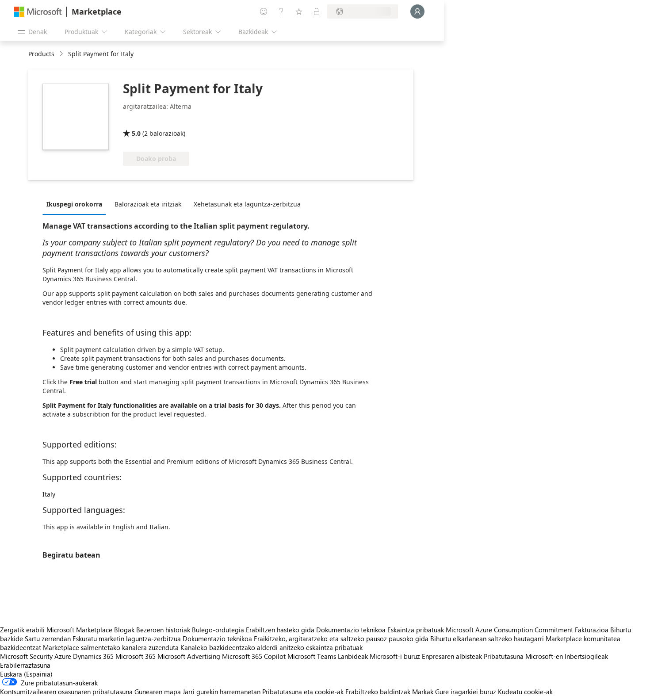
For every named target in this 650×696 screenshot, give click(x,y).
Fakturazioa (591, 629)
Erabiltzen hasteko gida (280, 629)
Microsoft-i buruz (395, 656)
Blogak (124, 629)
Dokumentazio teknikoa (351, 629)
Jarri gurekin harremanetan (221, 691)
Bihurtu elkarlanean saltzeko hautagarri (487, 638)
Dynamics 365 (93, 656)
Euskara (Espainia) (26, 673)
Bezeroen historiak (163, 629)
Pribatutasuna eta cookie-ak (303, 691)
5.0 (136, 133)
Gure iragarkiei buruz (465, 691)
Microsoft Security (26, 656)
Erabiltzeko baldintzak (377, 691)
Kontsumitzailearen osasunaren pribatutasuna (66, 691)
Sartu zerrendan (48, 638)
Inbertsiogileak (586, 656)
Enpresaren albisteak (452, 656)
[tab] (76, 204)
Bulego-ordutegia (218, 629)
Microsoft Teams (311, 656)
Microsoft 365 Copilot (254, 656)
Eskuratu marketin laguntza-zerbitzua (127, 638)
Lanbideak (353, 656)
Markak (422, 691)
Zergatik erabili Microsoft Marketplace (56, 629)
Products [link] (41, 54)
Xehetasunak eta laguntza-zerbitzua (247, 204)
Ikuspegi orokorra (74, 204)
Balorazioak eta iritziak (148, 204)
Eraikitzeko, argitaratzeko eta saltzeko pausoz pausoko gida (341, 638)
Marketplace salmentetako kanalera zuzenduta (111, 647)
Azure (62, 656)
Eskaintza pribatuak (415, 629)
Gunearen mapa (157, 691)
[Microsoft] (38, 12)
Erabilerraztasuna (25, 665)
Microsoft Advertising (188, 656)
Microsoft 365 (135, 656)
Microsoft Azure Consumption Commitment (510, 629)
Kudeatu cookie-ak (525, 691)
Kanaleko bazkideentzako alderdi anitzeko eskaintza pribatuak (271, 647)
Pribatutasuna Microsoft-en (523, 656)
